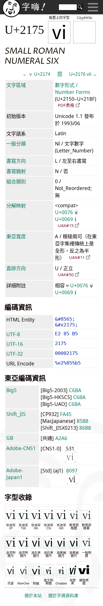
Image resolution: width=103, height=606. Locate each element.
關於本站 (33, 595)
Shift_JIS (16, 414)
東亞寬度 (16, 236)
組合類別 (16, 181)
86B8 (85, 427)
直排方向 (16, 268)
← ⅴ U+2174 (36, 74)
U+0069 (65, 219)
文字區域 (16, 85)
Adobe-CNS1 (21, 448)
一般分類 (16, 143)
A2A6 (61, 438)
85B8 (82, 420)
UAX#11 (77, 257)
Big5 (11, 390)
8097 (72, 470)
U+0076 (66, 212)
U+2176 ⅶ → (83, 74)
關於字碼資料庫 (63, 595)
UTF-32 (14, 353)
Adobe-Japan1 (14, 474)
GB (9, 437)
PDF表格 (66, 105)
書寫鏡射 (16, 171)
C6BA (75, 390)
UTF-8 (13, 334)
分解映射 (16, 205)
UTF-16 (14, 343)
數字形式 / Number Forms (72, 88)
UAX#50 (66, 274)
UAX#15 (66, 225)
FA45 (66, 414)
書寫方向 (16, 160)
